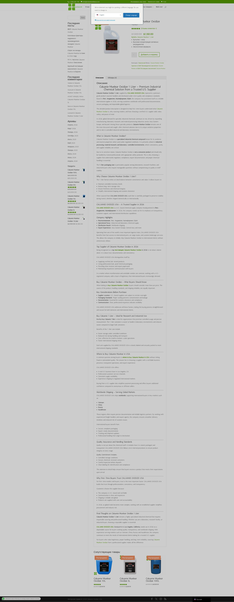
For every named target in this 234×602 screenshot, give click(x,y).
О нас (87, 7)
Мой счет (159, 7)
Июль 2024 (72, 154)
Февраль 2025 (73, 147)
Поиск (83, 17)
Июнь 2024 (72, 158)
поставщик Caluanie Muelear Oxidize (128, 250)
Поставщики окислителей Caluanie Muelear (152, 68)
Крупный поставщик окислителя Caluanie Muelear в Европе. (75, 69)
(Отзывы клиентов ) (149, 28)
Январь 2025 (73, 150)
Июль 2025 (72, 139)
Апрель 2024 (72, 161)
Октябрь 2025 (73, 136)
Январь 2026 (73, 132)
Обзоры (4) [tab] (112, 78)
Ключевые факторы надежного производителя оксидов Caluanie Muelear (75, 41)
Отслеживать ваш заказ (138, 2)
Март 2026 (72, 129)
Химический (142, 63)
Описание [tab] (100, 78)
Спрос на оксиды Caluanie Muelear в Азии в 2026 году (76, 53)
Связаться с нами (153, 2)
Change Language (131, 15)
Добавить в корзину (149, 54)
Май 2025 (71, 143)
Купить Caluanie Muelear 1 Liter (142, 37)
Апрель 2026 (73, 125)
